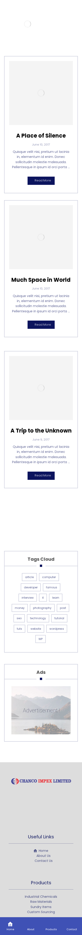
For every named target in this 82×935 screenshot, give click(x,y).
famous (51, 587)
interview (28, 598)
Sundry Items (41, 907)
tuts (19, 629)
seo (19, 618)
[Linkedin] (50, 813)
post (63, 608)
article (29, 577)
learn (55, 598)
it (43, 598)
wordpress (56, 629)
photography (42, 608)
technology (38, 618)
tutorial (59, 618)
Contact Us (44, 860)
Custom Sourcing (41, 912)
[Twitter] (41, 813)
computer (49, 577)
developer (31, 587)
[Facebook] (31, 813)
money (20, 608)
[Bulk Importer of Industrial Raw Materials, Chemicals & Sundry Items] (27, 24)
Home (43, 850)
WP (40, 639)
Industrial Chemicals (41, 896)
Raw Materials (41, 901)
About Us (43, 855)
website (36, 629)
